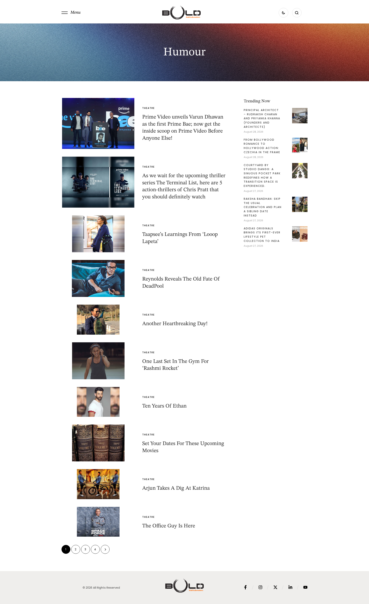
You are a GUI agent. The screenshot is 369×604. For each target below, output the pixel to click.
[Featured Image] (98, 123)
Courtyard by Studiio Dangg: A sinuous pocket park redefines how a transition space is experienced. (262, 175)
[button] (71, 13)
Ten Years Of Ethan (164, 406)
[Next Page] (105, 549)
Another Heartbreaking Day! (175, 324)
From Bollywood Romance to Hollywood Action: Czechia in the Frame (262, 146)
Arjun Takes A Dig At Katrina (176, 488)
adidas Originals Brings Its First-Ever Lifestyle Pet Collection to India (262, 234)
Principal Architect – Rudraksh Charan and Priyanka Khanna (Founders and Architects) (262, 118)
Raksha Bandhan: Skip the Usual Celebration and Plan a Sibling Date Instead (263, 207)
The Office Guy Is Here (168, 526)
